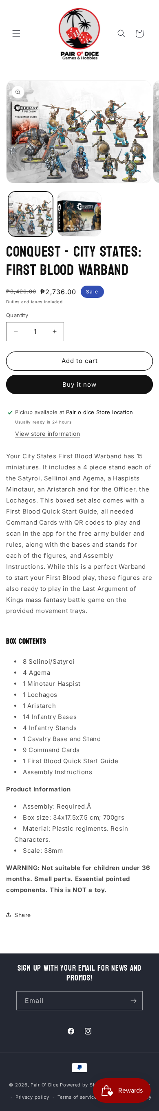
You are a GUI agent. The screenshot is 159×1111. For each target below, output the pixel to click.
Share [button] (22, 914)
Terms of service (77, 1097)
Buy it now (79, 384)
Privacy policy (32, 1097)
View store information (47, 433)
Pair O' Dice (44, 1084)
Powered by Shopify (84, 1084)
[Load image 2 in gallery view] (79, 214)
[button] (16, 34)
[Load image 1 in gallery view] (30, 214)
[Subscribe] (133, 1000)
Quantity (17, 315)
